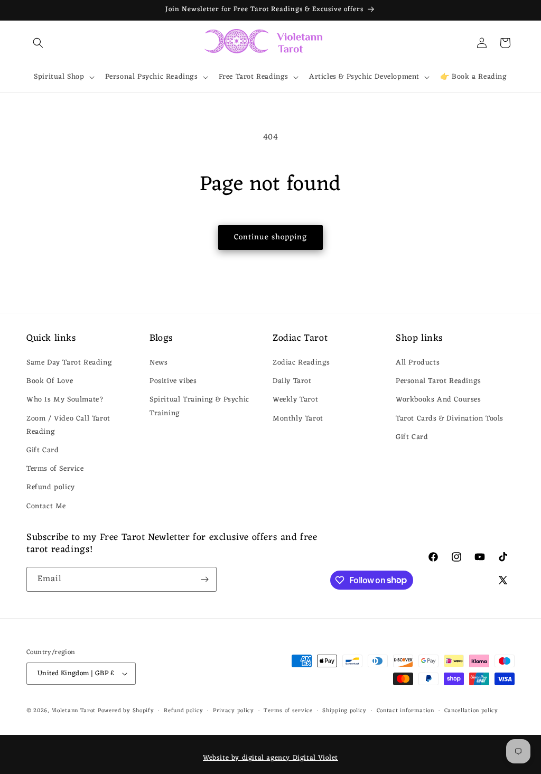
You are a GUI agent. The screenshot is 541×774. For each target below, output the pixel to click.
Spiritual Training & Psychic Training (199, 406)
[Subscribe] (204, 579)
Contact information (405, 711)
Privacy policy (233, 711)
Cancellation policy (471, 711)
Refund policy (50, 487)
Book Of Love (49, 381)
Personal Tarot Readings (438, 381)
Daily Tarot (292, 381)
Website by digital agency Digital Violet (270, 758)
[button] (38, 42)
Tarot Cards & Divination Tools (449, 418)
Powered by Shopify (126, 710)
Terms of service (288, 711)
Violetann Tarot (74, 710)
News (158, 362)
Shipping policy (344, 711)
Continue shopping (270, 237)
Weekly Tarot (295, 399)
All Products (418, 362)
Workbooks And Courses (438, 399)
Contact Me (46, 506)
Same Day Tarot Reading (69, 362)
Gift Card (42, 450)
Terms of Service (55, 468)
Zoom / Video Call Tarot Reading (68, 425)
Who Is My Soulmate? (65, 399)
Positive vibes (173, 381)
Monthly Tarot (298, 418)
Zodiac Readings (301, 362)
